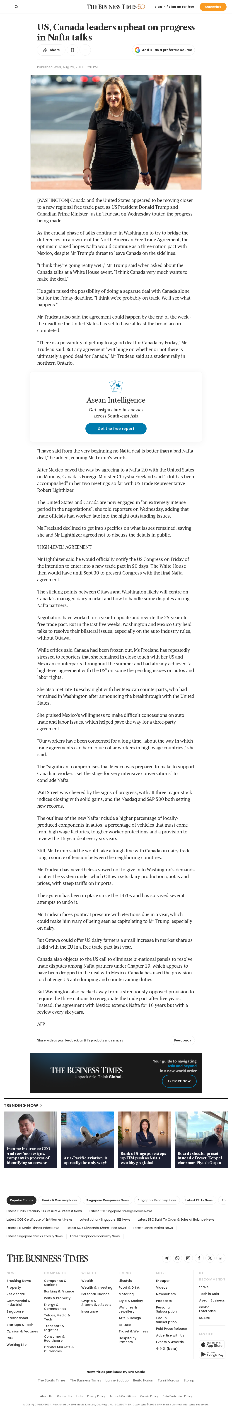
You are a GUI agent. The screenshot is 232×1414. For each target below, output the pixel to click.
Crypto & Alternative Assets (96, 1303)
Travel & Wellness (133, 1331)
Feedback (182, 1040)
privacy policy (96, 1396)
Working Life (17, 1344)
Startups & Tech (20, 1325)
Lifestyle (125, 1280)
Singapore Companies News (107, 1200)
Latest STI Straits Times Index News (33, 1228)
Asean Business (212, 1300)
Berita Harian (143, 1380)
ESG (10, 1338)
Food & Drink (129, 1287)
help (79, 1396)
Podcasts (164, 1301)
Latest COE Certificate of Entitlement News (39, 1219)
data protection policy (177, 1396)
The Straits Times (51, 1380)
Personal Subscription (166, 1309)
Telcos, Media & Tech (57, 1317)
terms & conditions (123, 1396)
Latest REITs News (199, 1200)
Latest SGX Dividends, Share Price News (96, 1228)
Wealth (87, 1280)
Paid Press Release (171, 1328)
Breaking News (19, 1280)
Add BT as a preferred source (167, 50)
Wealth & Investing (96, 1287)
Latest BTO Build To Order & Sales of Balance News (176, 1219)
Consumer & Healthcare (54, 1338)
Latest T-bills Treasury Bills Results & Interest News (44, 1211)
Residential (16, 1294)
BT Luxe (125, 1325)
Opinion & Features (22, 1331)
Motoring (126, 1294)
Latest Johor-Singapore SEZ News (105, 1219)
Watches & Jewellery (128, 1309)
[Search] (16, 6)
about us (46, 1396)
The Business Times (85, 1380)
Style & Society (131, 1301)
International (17, 1318)
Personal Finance (95, 1294)
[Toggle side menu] (9, 6)
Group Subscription (166, 1320)
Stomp (189, 1380)
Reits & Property (57, 1298)
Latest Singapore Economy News (95, 1236)
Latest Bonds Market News (153, 1228)
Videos (161, 1287)
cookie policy (149, 1396)
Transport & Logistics (54, 1328)
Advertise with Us (170, 1335)
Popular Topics (21, 1200)
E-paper (163, 1280)
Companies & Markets (55, 1282)
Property (14, 1287)
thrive (203, 1287)
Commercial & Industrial (18, 1303)
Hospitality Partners (127, 1340)
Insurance (89, 1311)
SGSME (204, 1318)
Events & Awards (170, 1342)
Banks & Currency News (59, 1200)
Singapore (15, 1311)
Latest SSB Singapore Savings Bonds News (120, 1211)
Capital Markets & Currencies (59, 1349)
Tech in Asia (209, 1294)
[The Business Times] (112, 6)
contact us (64, 1396)
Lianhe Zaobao (117, 1380)
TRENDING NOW (21, 1105)
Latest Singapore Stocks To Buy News (35, 1236)
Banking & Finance (59, 1291)
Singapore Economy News (157, 1200)
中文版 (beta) (167, 1348)
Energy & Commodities (55, 1306)
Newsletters (166, 1294)
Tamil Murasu (168, 1380)
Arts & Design (130, 1318)
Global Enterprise (207, 1309)
